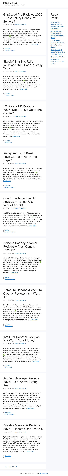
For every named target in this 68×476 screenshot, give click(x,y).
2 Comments (9, 326)
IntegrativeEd (10, 3)
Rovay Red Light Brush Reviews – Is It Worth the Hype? (20, 156)
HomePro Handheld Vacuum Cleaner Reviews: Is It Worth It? (22, 293)
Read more (34, 44)
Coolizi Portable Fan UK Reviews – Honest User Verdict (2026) (19, 201)
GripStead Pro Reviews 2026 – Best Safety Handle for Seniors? (22, 18)
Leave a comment (10, 50)
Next (14, 466)
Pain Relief (8, 412)
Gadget (7, 230)
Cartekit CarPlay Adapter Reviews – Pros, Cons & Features (20, 246)
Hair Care (7, 185)
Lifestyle (7, 48)
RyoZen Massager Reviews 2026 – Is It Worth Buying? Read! (21, 382)
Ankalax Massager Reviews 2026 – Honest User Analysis (23, 427)
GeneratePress (43, 473)
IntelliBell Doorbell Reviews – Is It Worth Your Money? (22, 338)
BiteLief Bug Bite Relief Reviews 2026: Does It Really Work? (23, 65)
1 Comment (8, 142)
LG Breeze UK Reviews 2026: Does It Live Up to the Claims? (22, 109)
